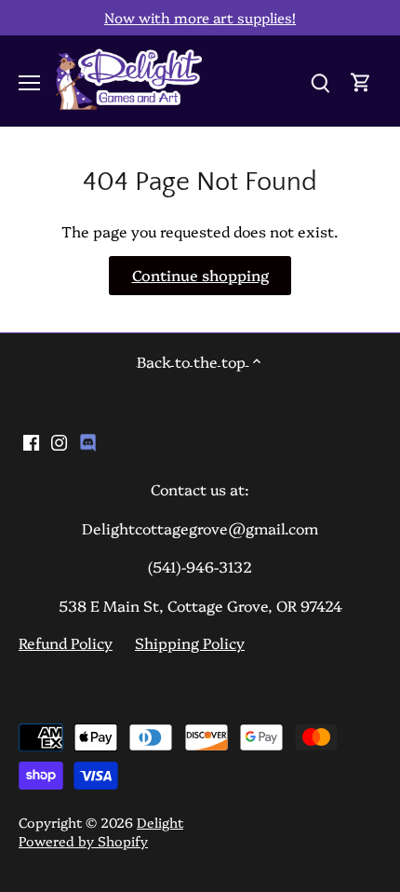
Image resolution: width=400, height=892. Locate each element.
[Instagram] (59, 440)
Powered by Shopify (83, 840)
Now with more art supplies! (200, 17)
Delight (160, 822)
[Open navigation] (29, 82)
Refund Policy (66, 642)
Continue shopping (200, 274)
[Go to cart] (361, 80)
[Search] (320, 80)
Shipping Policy (190, 642)
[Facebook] (31, 440)
